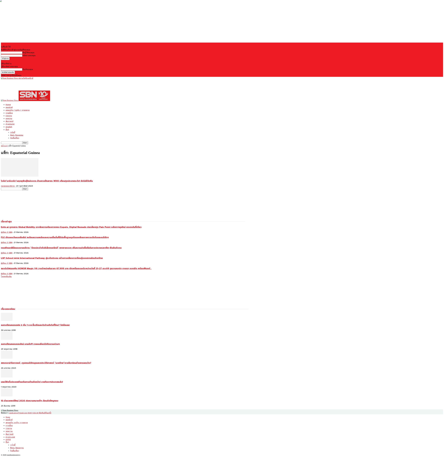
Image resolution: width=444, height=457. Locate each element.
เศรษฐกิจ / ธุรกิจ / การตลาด (18, 110)
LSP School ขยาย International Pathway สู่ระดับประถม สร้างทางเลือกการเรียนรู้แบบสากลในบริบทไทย (52, 258)
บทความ (9, 118)
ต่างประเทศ (10, 124)
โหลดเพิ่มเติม (6, 276)
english (9, 126)
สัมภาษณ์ (9, 121)
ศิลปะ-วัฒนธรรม (16, 135)
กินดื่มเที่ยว (14, 138)
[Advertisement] (43, 85)
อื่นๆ (7, 129)
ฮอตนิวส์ (9, 107)
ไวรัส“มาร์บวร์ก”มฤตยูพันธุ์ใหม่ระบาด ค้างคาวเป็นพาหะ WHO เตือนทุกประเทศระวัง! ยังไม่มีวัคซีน (47, 181)
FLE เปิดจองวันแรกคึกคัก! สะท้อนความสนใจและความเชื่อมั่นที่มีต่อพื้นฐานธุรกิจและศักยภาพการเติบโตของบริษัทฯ (55, 237)
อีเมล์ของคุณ (27, 69)
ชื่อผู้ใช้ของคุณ (28, 53)
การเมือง (9, 113)
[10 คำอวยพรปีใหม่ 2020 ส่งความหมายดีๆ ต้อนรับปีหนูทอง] (6, 396)
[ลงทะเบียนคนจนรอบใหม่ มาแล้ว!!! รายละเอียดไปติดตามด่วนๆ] (6, 339)
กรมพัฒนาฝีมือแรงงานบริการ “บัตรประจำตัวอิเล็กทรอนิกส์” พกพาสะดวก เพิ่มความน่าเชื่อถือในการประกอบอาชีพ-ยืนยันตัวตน (61, 247)
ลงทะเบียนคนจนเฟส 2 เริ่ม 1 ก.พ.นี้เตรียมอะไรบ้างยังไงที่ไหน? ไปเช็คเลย (35, 325)
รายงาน (9, 115)
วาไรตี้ (12, 132)
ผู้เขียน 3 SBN (6, 232)
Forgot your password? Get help (13, 61)
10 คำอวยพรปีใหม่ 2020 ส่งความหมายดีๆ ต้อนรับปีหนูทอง (29, 400)
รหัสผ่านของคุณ (28, 55)
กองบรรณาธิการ (8, 186)
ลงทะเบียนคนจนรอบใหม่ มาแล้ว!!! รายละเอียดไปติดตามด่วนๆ (30, 344)
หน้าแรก (4, 146)
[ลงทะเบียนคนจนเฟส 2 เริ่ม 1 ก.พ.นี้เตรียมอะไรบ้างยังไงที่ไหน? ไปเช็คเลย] (6, 320)
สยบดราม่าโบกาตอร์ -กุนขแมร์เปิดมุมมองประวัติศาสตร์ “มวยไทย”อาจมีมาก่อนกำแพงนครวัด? (46, 362)
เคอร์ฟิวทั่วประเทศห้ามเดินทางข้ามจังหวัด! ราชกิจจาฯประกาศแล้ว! (32, 381)
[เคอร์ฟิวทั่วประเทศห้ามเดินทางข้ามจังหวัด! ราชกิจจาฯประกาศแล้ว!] (6, 377)
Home (8, 104)
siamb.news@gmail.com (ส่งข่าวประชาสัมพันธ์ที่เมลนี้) (30, 413)
